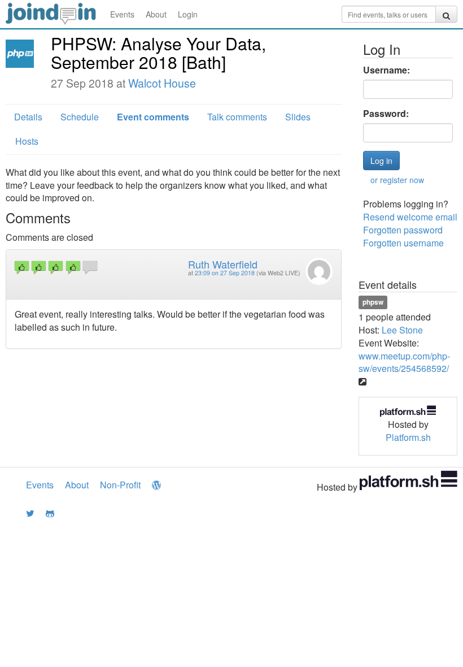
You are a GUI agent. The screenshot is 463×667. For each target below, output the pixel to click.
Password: (386, 113)
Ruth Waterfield (222, 264)
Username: (386, 70)
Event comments (153, 116)
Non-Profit (120, 484)
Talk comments (237, 116)
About (156, 14)
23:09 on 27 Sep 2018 (225, 272)
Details (28, 116)
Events (122, 14)
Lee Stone (402, 329)
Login (188, 14)
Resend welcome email (410, 216)
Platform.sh (408, 437)
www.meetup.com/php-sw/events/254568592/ (404, 362)
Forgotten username (403, 242)
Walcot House (162, 83)
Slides (298, 116)
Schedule (79, 116)
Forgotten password (403, 229)
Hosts (26, 141)
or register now (397, 179)
